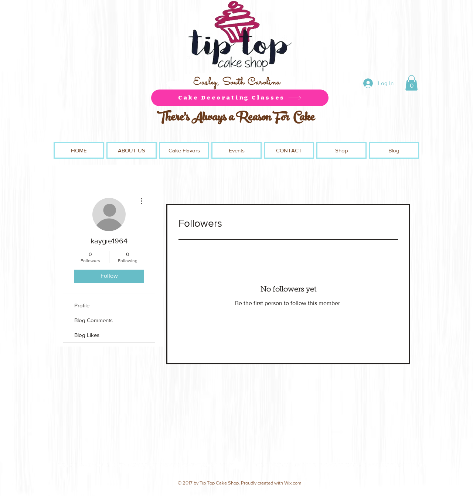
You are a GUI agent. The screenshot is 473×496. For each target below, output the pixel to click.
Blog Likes (86, 335)
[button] (411, 83)
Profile (81, 305)
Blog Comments (93, 320)
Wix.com (293, 483)
